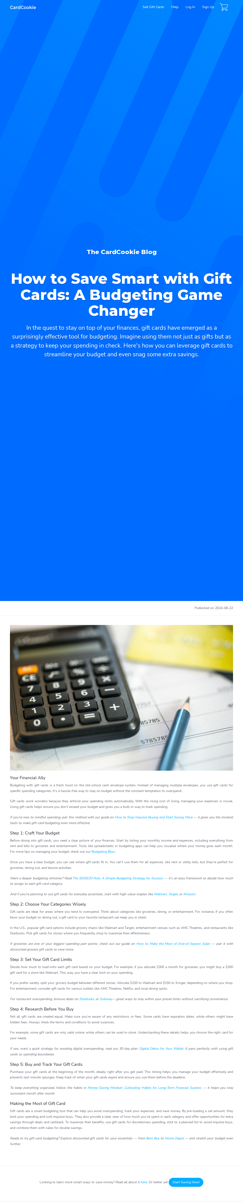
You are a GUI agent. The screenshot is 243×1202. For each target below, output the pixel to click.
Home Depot (174, 1138)
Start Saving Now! (186, 1182)
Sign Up (208, 7)
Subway (106, 999)
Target (173, 894)
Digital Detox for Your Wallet (161, 1048)
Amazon (189, 894)
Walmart (160, 894)
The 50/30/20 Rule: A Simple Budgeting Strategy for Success (118, 878)
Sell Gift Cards (153, 7)
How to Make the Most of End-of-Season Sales (173, 943)
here (144, 1182)
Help (174, 7)
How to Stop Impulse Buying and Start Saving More (153, 817)
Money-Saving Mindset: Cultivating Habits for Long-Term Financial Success (144, 1088)
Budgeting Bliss (103, 851)
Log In (190, 7)
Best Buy (152, 1138)
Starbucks (86, 999)
